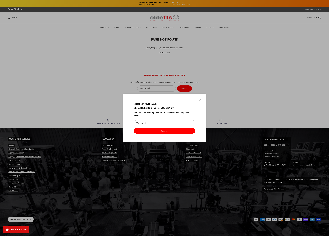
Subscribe (165, 131)
